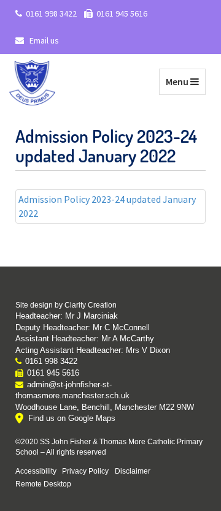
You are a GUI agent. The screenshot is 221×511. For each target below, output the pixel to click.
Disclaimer (132, 471)
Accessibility (35, 471)
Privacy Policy (85, 471)
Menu (185, 81)
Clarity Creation (90, 305)
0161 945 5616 (121, 13)
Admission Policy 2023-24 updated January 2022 (107, 206)
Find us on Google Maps (71, 418)
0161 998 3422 (51, 13)
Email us (43, 40)
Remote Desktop (43, 484)
